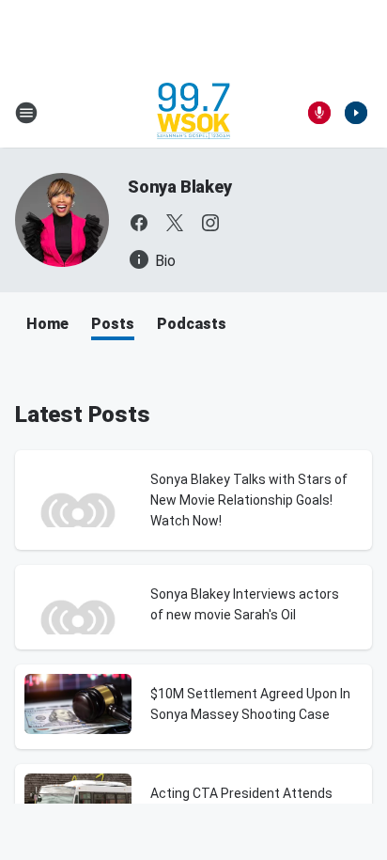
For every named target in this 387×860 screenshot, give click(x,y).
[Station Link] (193, 113)
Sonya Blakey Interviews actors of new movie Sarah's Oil (244, 604)
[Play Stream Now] (356, 113)
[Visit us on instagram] (210, 222)
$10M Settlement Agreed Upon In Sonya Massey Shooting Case (250, 704)
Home (47, 324)
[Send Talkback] (319, 113)
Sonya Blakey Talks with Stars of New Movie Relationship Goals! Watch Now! (249, 500)
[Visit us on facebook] (139, 222)
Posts (112, 324)
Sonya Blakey (180, 186)
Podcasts (191, 324)
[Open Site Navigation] (26, 113)
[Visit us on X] (174, 222)
